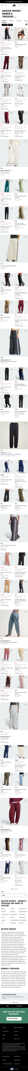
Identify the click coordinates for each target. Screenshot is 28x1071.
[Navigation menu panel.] (2, 5)
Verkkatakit (13, 923)
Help (3, 1038)
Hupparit (3, 920)
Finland (16, 1068)
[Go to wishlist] (5, 5)
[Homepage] (14, 6)
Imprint (4, 1035)
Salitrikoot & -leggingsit (22, 917)
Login (7, 1006)
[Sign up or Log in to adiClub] (19, 5)
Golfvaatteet (22, 914)
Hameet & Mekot (21, 923)
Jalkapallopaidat (14, 920)
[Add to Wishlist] (11, 30)
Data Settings (17, 1056)
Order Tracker (5, 1031)
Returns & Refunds (18, 1027)
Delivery (4, 1027)
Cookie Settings (5, 1056)
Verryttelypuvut (5, 914)
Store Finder (17, 1038)
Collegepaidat (13, 914)
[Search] (22, 5)
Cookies (4, 1060)
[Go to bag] (25, 5)
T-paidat (12, 908)
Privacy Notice (17, 1060)
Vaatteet (3, 908)
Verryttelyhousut (23, 911)
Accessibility (17, 1063)
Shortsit (12, 917)
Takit (2, 923)
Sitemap (16, 1031)
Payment (16, 1035)
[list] (14, 21)
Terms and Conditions (7, 1063)
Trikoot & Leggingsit (3, 912)
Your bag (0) (19, 1006)
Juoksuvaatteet (23, 920)
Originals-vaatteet (12, 912)
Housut (3, 917)
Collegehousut (22, 908)
